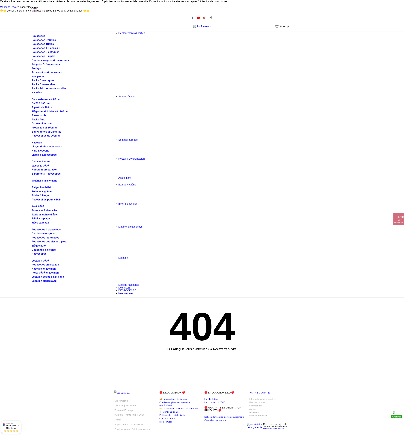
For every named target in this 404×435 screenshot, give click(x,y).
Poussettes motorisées (45, 237)
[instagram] (204, 18)
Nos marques (125, 293)
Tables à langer (41, 195)
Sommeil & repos (128, 139)
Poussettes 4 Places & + (46, 48)
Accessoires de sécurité (46, 135)
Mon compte (165, 421)
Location (129, 257)
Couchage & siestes (44, 249)
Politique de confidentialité (172, 415)
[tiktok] (211, 18)
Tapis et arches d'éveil (45, 214)
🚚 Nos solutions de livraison (173, 399)
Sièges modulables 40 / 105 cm (50, 111)
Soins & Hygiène (42, 191)
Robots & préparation (44, 169)
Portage (36, 68)
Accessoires (39, 253)
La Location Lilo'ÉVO (214, 402)
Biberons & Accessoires (46, 173)
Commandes (255, 405)
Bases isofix (39, 115)
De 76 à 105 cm (41, 103)
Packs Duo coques (43, 80)
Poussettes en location (45, 264)
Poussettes (38, 36)
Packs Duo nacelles (43, 84)
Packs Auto (38, 119)
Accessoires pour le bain (46, 199)
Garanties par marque (215, 420)
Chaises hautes (41, 161)
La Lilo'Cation (211, 399)
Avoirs (252, 409)
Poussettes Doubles (44, 40)
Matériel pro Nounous (130, 226)
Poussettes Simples (43, 56)
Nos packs (38, 76)
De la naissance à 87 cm (46, 99)
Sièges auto (39, 245)
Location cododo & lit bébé (48, 276)
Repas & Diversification (131, 158)
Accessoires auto (42, 123)
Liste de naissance (128, 284)
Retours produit (257, 402)
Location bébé (40, 260)
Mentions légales (9, 7)
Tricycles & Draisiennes (46, 64)
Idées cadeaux (40, 222)
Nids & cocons (40, 150)
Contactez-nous (167, 418)
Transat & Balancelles (45, 210)
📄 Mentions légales (169, 412)
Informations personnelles (262, 399)
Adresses (254, 412)
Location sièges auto (44, 281)
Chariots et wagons (43, 233)
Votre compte (259, 392)
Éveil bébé (38, 206)
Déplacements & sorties (131, 33)
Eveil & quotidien (127, 203)
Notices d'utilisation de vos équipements (224, 417)
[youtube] (198, 18)
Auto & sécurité (126, 96)
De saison (124, 287)
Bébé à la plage (41, 218)
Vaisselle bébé (40, 165)
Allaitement (124, 177)
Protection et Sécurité (44, 127)
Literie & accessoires (44, 154)
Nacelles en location (44, 268)
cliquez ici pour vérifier (273, 429)
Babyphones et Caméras (46, 131)
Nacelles (37, 92)
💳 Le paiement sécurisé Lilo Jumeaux (178, 408)
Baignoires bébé (41, 187)
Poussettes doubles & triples (49, 241)
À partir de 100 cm (42, 107)
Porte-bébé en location (45, 272)
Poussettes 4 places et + (46, 229)
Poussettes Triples (43, 44)
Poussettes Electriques (45, 52)
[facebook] (192, 18)
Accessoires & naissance (47, 72)
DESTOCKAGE (127, 290)
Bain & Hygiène (127, 184)
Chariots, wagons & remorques (50, 60)
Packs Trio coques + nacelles (49, 88)
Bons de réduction (258, 415)
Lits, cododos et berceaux (47, 146)
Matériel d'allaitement (44, 180)
